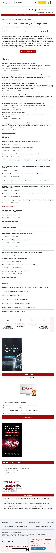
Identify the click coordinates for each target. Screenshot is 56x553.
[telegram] (29, 10)
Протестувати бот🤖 (39, 548)
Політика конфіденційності (43, 526)
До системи (42, 3)
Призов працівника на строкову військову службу (33, 31)
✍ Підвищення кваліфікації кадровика (13, 295)
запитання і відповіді (24, 41)
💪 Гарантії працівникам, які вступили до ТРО (15, 299)
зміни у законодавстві (25, 45)
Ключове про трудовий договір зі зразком (13, 311)
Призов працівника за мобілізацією (33, 27)
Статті (5, 59)
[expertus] (18, 2)
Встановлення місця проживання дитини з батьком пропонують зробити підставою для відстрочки (27, 200)
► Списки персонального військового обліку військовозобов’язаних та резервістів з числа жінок (25, 503)
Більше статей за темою (8, 133)
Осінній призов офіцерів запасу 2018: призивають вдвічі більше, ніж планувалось (23, 103)
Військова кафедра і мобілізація (10, 221)
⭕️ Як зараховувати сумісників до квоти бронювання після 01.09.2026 (19, 405)
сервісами (5, 45)
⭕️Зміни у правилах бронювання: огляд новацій (14, 402)
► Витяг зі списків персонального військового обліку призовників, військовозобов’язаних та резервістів (27, 508)
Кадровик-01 (5, 19)
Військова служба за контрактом (12, 27)
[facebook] (2, 541)
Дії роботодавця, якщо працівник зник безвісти (14, 258)
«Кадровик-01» (41, 38)
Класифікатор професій (11, 472)
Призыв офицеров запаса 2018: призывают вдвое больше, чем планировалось (22, 94)
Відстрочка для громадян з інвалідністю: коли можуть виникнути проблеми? (22, 153)
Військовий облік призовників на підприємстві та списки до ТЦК (18, 264)
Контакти (5, 522)
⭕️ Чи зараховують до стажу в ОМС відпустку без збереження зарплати (20, 407)
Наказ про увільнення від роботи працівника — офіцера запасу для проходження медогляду (25, 122)
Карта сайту (50, 522)
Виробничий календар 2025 (12, 475)
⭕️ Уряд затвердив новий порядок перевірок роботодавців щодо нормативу (21, 410)
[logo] (7, 3)
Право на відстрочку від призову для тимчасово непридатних (18, 233)
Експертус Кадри (20, 47)
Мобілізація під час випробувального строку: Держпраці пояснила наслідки (21, 141)
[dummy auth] (48, 2)
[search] (35, 2)
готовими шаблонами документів (28, 43)
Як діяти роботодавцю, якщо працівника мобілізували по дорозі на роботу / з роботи (25, 287)
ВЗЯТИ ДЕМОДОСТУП (28, 51)
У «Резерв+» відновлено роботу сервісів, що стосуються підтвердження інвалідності (24, 193)
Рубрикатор (13, 19)
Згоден (28, 550)
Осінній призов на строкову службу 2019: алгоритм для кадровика (19, 83)
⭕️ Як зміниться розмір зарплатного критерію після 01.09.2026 (18, 413)
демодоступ (5, 47)
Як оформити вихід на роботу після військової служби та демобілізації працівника (23, 74)
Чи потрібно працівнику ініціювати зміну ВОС (14, 246)
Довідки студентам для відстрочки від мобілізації (15, 271)
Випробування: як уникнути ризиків (32, 324)
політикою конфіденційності (19, 548)
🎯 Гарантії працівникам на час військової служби (16, 303)
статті (4, 40)
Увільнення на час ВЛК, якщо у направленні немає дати (16, 239)
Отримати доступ (28, 417)
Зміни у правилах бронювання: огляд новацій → (28, 14)
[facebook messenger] (35, 10)
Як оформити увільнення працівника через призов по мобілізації (18, 63)
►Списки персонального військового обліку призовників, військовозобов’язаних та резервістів (25, 498)
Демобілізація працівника (10, 31)
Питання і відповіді (12, 210)
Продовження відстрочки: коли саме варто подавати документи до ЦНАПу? (22, 173)
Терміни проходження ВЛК (9, 227)
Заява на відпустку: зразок (11, 470)
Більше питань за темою (8, 277)
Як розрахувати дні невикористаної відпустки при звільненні (19, 307)
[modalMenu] (52, 2)
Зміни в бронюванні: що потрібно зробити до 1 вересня (20, 325)
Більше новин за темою (8, 206)
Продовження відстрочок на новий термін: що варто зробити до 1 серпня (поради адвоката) (26, 180)
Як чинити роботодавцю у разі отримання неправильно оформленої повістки (22, 252)
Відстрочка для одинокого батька (11, 214)
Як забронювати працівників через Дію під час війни (18, 468)
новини (41, 40)
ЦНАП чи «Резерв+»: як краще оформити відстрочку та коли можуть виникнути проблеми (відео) (27, 160)
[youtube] (32, 10)
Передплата (18, 522)
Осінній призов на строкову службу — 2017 (13, 112)
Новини (6, 137)
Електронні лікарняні (10, 466)
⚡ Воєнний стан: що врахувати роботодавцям (15, 291)
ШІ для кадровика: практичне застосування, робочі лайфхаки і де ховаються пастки (44, 326)
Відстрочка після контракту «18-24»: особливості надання (17, 147)
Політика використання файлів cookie (16, 526)
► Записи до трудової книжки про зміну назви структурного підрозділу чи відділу (22, 506)
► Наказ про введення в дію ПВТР (10, 501)
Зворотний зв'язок (34, 522)
